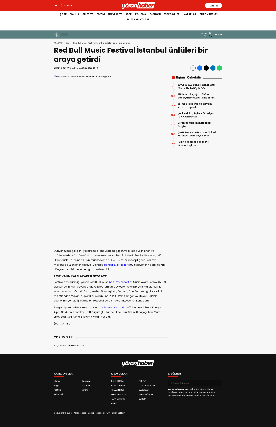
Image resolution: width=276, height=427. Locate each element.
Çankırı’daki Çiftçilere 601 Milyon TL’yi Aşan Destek (196, 115)
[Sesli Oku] (193, 68)
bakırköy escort (119, 282)
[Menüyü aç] (57, 5)
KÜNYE (114, 403)
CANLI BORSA (117, 381)
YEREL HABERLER (118, 394)
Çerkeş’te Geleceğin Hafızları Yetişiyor (194, 124)
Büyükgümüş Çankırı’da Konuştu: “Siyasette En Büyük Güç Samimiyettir (196, 86)
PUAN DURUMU (118, 385)
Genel (68, 43)
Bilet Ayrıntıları (138, 19)
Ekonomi (155, 14)
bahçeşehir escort (112, 307)
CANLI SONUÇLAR (147, 385)
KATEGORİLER (63, 373)
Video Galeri (172, 14)
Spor (128, 14)
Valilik (74, 14)
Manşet (57, 381)
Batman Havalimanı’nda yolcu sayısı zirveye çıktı (195, 105)
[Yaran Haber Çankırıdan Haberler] (138, 5)
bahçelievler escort (116, 265)
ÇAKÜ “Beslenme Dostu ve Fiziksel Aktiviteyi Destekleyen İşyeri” (197, 134)
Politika (140, 14)
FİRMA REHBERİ (117, 389)
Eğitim (101, 14)
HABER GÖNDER (146, 394)
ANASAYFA (58, 43)
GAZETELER (144, 389)
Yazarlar (190, 14)
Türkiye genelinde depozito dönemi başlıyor (193, 143)
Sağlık (57, 385)
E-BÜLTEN (174, 373)
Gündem (86, 381)
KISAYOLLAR (119, 373)
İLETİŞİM (142, 398)
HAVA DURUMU (118, 398)
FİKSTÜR (142, 381)
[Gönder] (218, 383)
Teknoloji (58, 394)
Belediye (88, 14)
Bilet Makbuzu (209, 14)
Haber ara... (69, 5)
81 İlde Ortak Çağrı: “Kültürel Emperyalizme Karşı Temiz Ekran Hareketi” (196, 96)
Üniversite (115, 14)
